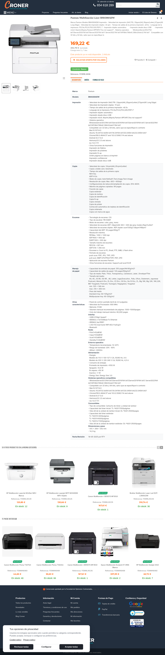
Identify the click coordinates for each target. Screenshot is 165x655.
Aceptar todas (71, 647)
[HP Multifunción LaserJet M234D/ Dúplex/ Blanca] (157, 18)
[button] (158, 447)
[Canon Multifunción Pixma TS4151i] (50, 541)
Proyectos (45, 12)
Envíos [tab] (86, 80)
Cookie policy (15, 640)
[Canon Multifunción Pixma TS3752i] (17, 541)
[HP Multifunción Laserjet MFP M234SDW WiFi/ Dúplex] (62, 471)
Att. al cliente (76, 12)
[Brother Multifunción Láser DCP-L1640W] (161, 18)
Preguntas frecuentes (60, 12)
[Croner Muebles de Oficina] (16, 5)
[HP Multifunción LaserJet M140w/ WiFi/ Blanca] (21, 471)
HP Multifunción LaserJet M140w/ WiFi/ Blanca (21, 494)
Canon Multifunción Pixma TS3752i (17, 565)
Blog (86, 12)
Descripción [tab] (76, 80)
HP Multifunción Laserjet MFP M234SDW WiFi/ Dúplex (62, 494)
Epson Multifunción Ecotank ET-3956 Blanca (115, 566)
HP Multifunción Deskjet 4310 (147, 565)
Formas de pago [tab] (98, 80)
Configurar (46, 647)
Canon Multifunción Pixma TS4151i (50, 565)
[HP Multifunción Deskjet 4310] (147, 541)
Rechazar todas (21, 647)
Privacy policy (29, 640)
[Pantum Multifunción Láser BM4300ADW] (64, 78)
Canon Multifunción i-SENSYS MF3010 (103, 496)
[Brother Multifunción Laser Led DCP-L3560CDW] (144, 471)
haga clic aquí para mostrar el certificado (107, 589)
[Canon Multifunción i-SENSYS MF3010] (103, 471)
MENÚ (10, 12)
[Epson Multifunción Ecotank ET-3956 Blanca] (115, 541)
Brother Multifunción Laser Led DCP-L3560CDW (144, 494)
